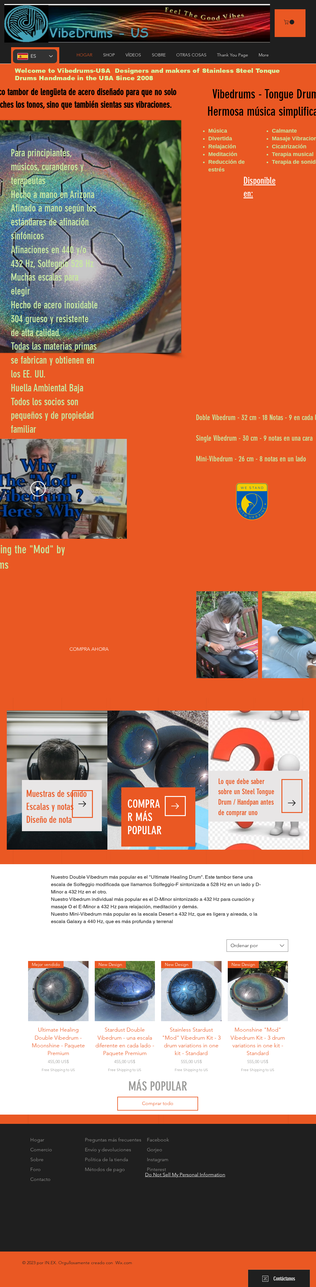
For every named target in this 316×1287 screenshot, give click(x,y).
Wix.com (123, 1262)
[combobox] (257, 945)
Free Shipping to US (58, 1069)
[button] (134, 55)
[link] (289, 22)
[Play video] (38, 489)
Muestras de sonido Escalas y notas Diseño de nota (56, 806)
